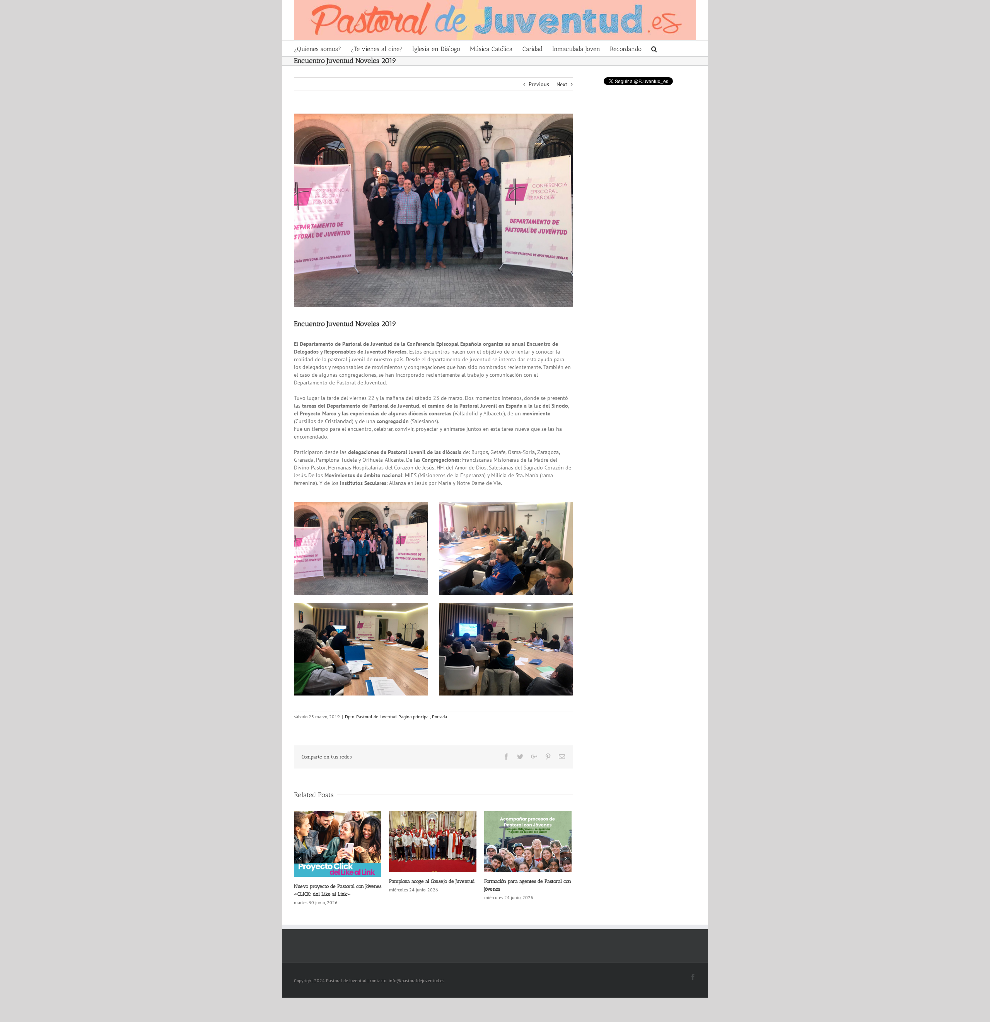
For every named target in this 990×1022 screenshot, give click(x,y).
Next (561, 84)
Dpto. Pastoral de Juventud (370, 716)
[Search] (654, 48)
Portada (439, 716)
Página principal (414, 716)
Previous (539, 84)
